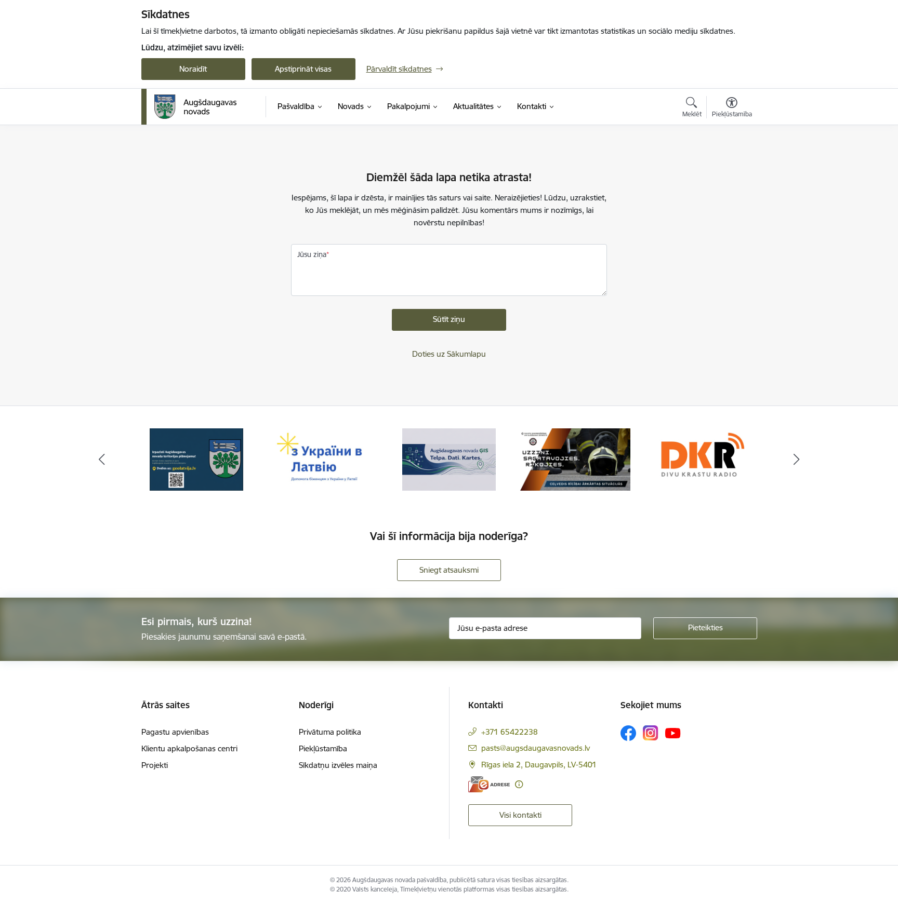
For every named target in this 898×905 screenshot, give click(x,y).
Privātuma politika (330, 732)
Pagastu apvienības (175, 732)
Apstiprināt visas (303, 69)
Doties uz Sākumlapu (449, 354)
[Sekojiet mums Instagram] (650, 732)
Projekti (154, 765)
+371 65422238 (509, 732)
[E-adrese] (489, 784)
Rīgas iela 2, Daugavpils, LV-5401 (539, 764)
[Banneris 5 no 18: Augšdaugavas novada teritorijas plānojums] (197, 459)
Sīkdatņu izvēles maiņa (338, 765)
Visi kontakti (520, 815)
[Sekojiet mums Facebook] (628, 733)
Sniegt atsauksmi (449, 570)
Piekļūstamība (323, 748)
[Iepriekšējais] (102, 459)
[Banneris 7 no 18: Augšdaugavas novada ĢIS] (449, 459)
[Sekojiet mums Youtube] (673, 732)
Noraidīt (193, 69)
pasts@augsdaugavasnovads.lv (535, 748)
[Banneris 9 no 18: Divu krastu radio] (701, 459)
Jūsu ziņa (311, 254)
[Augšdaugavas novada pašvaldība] (195, 106)
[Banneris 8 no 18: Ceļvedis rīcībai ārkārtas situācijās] (575, 459)
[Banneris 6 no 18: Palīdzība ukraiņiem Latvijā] (323, 459)
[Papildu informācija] (519, 784)
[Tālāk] (796, 459)
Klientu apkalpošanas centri (189, 748)
